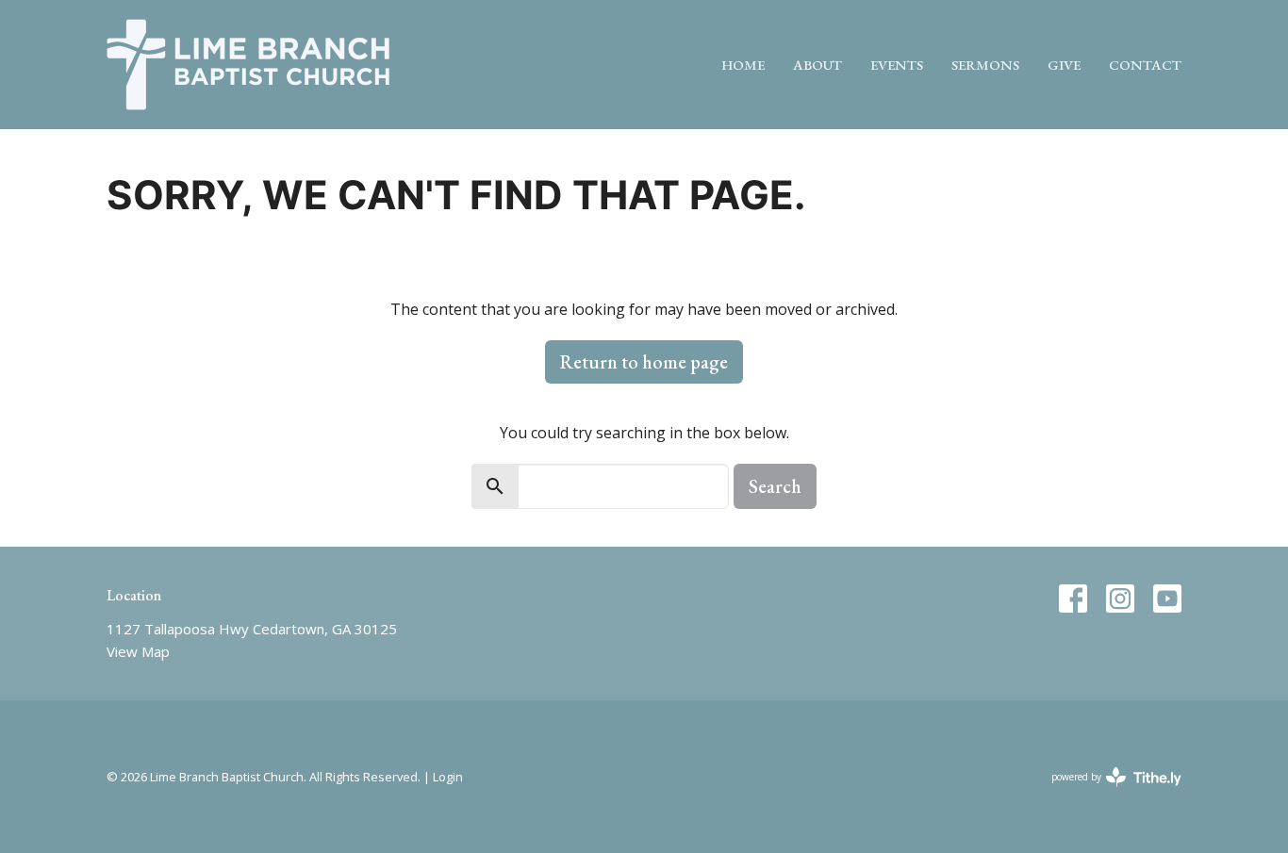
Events (896, 65)
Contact (1145, 65)
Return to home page (644, 362)
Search (775, 486)
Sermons (985, 65)
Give (1064, 65)
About (817, 65)
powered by (1106, 792)
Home (743, 65)
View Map (138, 651)
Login (448, 776)
